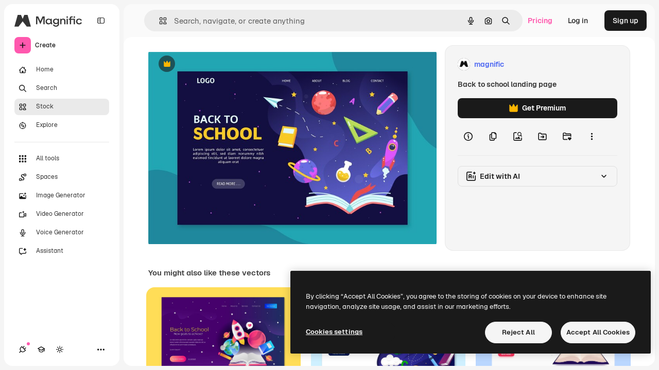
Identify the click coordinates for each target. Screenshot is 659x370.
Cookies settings (334, 331)
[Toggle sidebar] (101, 20)
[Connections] (22, 349)
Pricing (540, 20)
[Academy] (41, 349)
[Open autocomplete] (159, 21)
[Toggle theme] (59, 349)
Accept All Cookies (598, 332)
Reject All (518, 332)
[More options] (591, 136)
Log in (578, 20)
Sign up (625, 20)
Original (214, 64)
